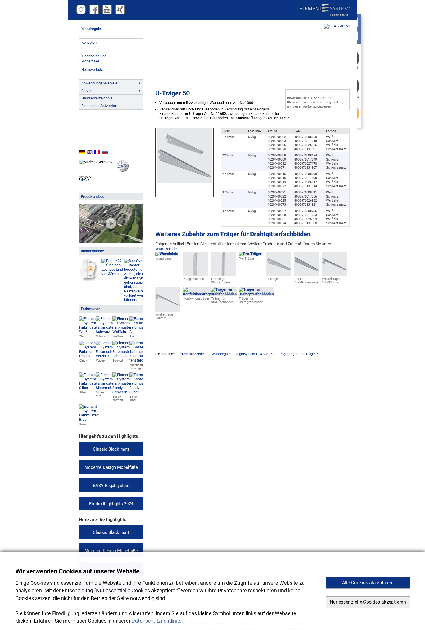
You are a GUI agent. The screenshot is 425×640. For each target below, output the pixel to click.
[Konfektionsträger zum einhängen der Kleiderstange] (198, 294)
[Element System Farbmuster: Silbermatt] (105, 388)
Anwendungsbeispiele (99, 83)
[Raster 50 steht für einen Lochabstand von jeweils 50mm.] (89, 279)
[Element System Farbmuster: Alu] (139, 331)
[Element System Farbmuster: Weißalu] (122, 331)
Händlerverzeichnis (96, 98)
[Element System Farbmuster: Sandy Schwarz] (122, 392)
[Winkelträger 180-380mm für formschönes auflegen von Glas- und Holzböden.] (334, 274)
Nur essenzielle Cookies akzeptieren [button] (368, 602)
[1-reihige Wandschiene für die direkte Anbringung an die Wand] (223, 274)
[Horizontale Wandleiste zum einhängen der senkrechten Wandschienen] (166, 254)
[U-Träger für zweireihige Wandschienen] (278, 274)
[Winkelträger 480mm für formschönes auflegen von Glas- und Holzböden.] (167, 310)
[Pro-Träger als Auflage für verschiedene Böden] (250, 254)
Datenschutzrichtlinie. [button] (157, 621)
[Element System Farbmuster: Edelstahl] (122, 356)
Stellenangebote (97, 122)
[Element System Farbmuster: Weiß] (89, 331)
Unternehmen (95, 115)
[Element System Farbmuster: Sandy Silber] (139, 392)
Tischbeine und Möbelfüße (93, 58)
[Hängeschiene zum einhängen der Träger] (195, 274)
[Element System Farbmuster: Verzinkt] (105, 356)
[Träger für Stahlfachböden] (224, 294)
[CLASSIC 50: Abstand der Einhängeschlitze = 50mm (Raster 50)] (337, 26)
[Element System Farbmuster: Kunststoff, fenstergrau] (139, 360)
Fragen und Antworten (99, 106)
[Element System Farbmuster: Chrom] (89, 356)
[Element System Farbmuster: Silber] (89, 388)
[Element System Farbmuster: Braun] (89, 419)
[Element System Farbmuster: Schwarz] (105, 331)
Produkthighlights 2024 (111, 503)
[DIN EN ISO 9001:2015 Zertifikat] (85, 180)
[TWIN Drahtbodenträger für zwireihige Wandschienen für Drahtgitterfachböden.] (306, 274)
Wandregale (91, 29)
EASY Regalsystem (111, 485)
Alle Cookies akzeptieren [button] (368, 582)
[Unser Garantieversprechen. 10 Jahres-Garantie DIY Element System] (123, 171)
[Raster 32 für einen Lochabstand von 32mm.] (112, 274)
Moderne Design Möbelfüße (111, 467)
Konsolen (89, 42)
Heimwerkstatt (93, 69)
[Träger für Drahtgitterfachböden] (256, 294)
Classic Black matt (111, 449)
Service (87, 90)
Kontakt (91, 129)
